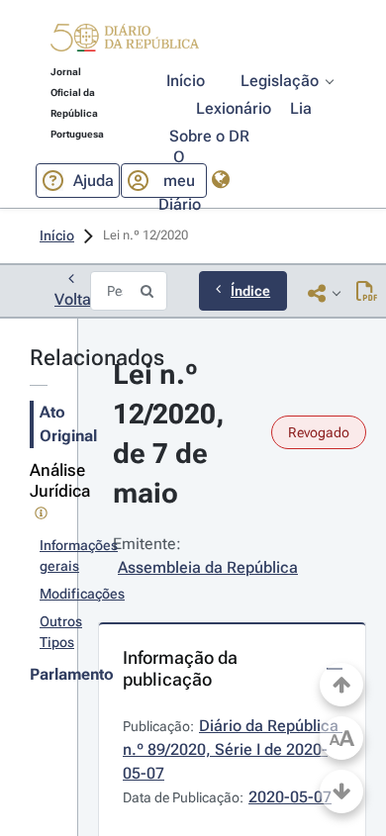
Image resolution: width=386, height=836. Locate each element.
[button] (124, 40)
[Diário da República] (124, 42)
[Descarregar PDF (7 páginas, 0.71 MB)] (366, 293)
